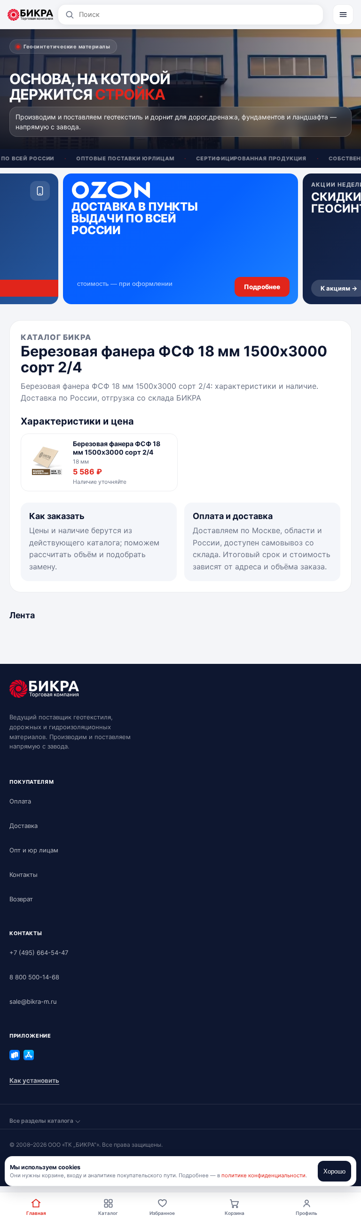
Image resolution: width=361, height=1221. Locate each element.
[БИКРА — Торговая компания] (30, 14)
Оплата (20, 801)
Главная (36, 1213)
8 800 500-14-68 (34, 977)
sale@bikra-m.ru (33, 1001)
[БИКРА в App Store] (29, 1055)
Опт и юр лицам (33, 850)
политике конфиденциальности (263, 1175)
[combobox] (197, 14)
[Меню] (343, 14)
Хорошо (334, 1171)
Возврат (21, 899)
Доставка (23, 825)
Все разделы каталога (41, 1120)
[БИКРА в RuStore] (14, 1055)
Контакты (23, 874)
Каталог (108, 1213)
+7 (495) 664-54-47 (38, 952)
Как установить (34, 1080)
